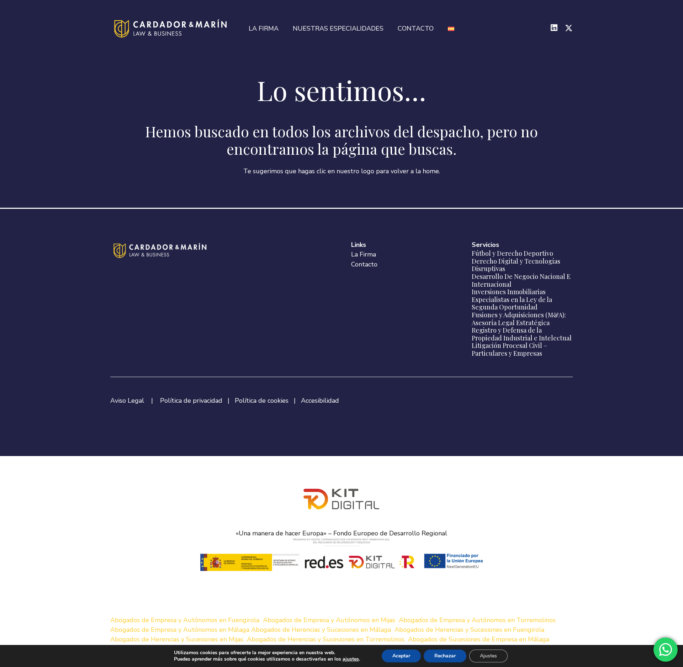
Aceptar (401, 655)
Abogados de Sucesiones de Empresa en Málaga (478, 639)
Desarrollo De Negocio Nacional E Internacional (521, 280)
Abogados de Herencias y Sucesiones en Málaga (321, 629)
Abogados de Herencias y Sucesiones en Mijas (176, 639)
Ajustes (488, 655)
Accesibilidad (320, 400)
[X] (569, 28)
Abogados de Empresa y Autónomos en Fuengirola (184, 620)
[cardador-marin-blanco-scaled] (161, 250)
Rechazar (445, 655)
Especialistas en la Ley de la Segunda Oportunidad (512, 303)
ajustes (351, 659)
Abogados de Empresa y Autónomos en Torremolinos (477, 620)
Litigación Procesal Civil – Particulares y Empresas (509, 349)
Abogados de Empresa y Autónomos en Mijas (329, 620)
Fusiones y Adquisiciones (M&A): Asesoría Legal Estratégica (519, 319)
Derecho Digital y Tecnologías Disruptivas (516, 265)
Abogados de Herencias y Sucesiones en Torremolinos (325, 639)
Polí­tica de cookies (261, 400)
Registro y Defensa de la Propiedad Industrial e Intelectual (522, 334)
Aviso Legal (127, 400)
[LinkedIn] (554, 28)
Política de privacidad (191, 400)
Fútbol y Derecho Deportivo (512, 253)
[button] (387, 28)
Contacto (364, 264)
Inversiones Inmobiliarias (509, 291)
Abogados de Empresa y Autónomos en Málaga (179, 629)
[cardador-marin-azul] (171, 28)
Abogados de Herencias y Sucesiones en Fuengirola (469, 629)
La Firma (363, 254)
